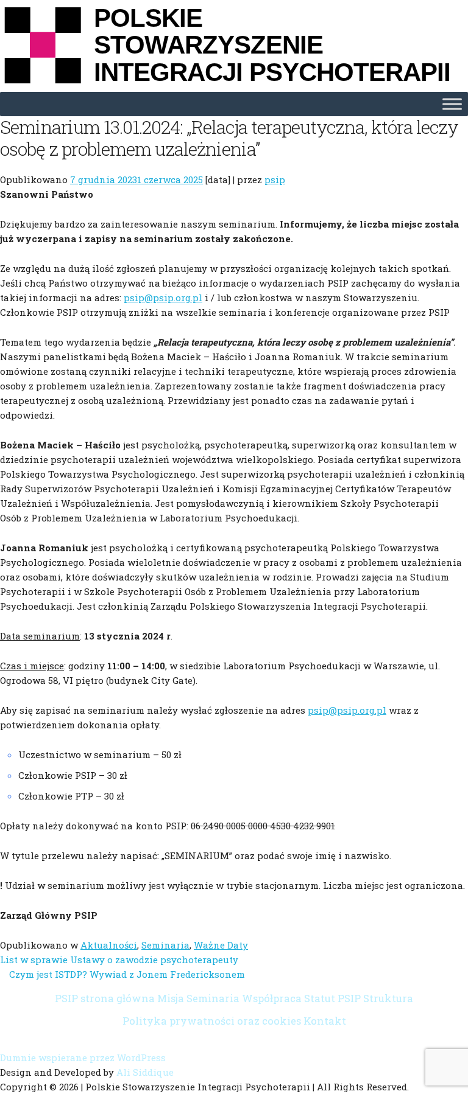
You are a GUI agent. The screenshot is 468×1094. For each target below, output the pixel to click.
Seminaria (165, 945)
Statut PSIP (332, 998)
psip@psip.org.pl (163, 297)
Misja (170, 998)
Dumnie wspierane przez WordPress (83, 1057)
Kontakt (324, 1020)
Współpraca (272, 998)
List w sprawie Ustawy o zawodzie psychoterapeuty (119, 959)
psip (274, 179)
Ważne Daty (221, 945)
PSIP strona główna (105, 998)
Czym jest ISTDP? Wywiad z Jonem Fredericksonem (127, 974)
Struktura (388, 998)
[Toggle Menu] (452, 104)
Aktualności (108, 945)
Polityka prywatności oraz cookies (211, 1020)
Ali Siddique (145, 1072)
